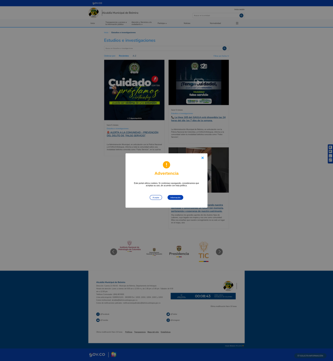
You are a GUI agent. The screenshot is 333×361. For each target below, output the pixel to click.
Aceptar (156, 197)
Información (175, 197)
